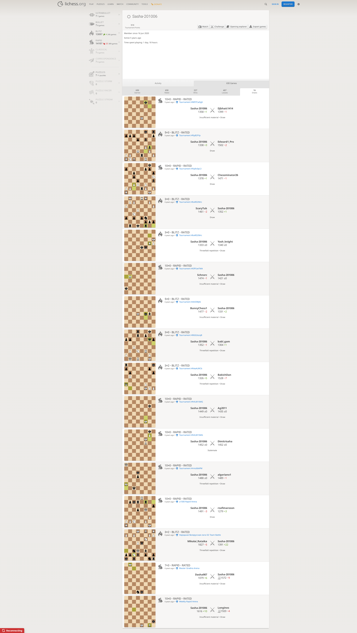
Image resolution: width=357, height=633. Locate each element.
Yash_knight (225, 241)
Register (288, 4)
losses (225, 91)
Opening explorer (238, 26)
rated (167, 91)
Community (132, 4)
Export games (259, 26)
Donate (158, 4)
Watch (120, 4)
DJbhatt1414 (225, 108)
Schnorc (202, 275)
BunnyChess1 (198, 308)
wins (195, 91)
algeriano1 (224, 474)
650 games (231, 83)
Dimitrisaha (225, 441)
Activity (158, 83)
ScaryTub (201, 208)
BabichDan (224, 374)
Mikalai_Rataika (197, 541)
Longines (223, 607)
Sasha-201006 (198, 108)
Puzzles (101, 4)
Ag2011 (222, 408)
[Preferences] (299, 4)
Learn (111, 4)
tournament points (132, 26)
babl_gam (224, 341)
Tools (145, 4)
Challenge (219, 26)
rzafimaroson (226, 508)
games (137, 91)
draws (254, 91)
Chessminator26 (228, 175)
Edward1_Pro (226, 141)
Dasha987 (201, 574)
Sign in (275, 4)
